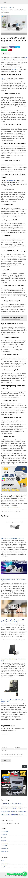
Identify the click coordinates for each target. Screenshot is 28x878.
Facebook (12, 47)
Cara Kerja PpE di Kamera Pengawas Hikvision (11, 806)
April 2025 (3, 837)
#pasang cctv (17, 510)
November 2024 (4, 851)
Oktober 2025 (4, 834)
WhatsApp (5, 49)
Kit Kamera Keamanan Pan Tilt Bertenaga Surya (12, 808)
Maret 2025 (3, 840)
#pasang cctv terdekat (14, 511)
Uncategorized (4, 866)
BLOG (11, 7)
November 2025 (4, 831)
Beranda (4, 7)
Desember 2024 (4, 848)
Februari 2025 (4, 843)
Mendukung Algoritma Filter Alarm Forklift (12, 538)
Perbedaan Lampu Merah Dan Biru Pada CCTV (11, 803)
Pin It (10, 49)
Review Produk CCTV (5, 863)
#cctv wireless (8, 510)
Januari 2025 (4, 845)
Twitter (18, 47)
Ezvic (2, 78)
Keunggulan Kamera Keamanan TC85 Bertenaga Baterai (14, 811)
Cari (2, 764)
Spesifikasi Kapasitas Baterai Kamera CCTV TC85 (12, 814)
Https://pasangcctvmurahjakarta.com (10, 507)
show (8, 54)
